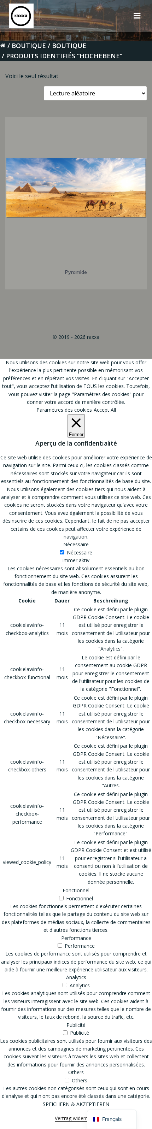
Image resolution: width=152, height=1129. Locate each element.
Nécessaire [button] (76, 544)
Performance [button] (76, 938)
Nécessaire (79, 552)
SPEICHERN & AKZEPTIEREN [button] (76, 1104)
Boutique (29, 45)
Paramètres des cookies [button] (64, 409)
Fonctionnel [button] (76, 890)
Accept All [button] (105, 409)
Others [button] (76, 1072)
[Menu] (137, 16)
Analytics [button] (76, 977)
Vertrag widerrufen (76, 1118)
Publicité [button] (76, 1025)
